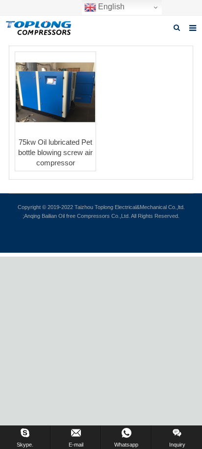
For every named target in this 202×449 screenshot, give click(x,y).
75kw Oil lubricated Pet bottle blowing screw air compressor (55, 152)
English (110, 6)
